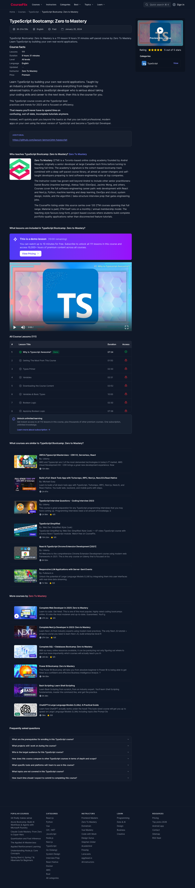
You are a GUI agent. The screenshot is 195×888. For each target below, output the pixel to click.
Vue (48, 826)
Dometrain (86, 826)
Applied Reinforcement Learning (26, 846)
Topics (88, 4)
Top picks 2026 (159, 822)
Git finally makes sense (21, 818)
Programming (123, 818)
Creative (121, 834)
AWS (48, 870)
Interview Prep (53, 858)
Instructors (51, 4)
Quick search (157, 4)
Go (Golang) (51, 850)
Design (120, 826)
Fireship (85, 850)
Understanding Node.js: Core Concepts (24, 852)
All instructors (88, 862)
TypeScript (34, 12)
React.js (50, 818)
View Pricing (29, 253)
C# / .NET (50, 830)
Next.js (49, 842)
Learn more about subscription (32, 429)
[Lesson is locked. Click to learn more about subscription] (125, 360)
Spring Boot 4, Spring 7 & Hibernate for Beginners (22, 858)
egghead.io (87, 858)
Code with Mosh (89, 834)
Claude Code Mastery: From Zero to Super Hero (26, 833)
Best (76, 4)
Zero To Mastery (78, 154)
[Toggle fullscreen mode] (126, 327)
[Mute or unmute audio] (23, 327)
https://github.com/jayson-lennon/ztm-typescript (40, 139)
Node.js (49, 838)
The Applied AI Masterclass (23, 842)
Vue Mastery (87, 830)
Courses (36, 4)
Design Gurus (88, 838)
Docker (49, 866)
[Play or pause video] (14, 327)
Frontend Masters (90, 818)
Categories (65, 4)
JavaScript (51, 834)
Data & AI (121, 822)
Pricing (155, 818)
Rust (48, 874)
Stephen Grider (89, 842)
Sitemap (156, 834)
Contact (156, 830)
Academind (87, 846)
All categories (52, 878)
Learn (99, 4)
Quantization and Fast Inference (26, 838)
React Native (52, 862)
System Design (53, 854)
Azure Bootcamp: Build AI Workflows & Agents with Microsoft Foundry (22, 825)
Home (12, 12)
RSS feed (156, 838)
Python (49, 822)
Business (121, 830)
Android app (158, 826)
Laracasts (86, 854)
